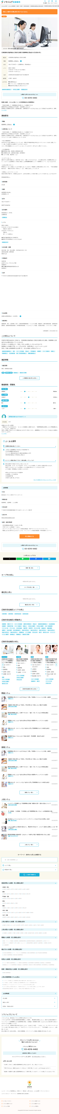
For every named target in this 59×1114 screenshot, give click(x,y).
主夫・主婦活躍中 (48, 626)
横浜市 (26, 925)
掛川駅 (36, 933)
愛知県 (12, 903)
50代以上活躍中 (40, 626)
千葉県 (20, 893)
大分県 (20, 917)
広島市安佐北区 (18, 613)
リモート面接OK (46, 351)
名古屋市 (18, 925)
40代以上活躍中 (16, 89)
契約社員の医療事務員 (18, 954)
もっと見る (4, 110)
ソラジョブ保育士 (34, 1106)
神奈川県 (28, 893)
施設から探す (6, 1002)
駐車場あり (12, 634)
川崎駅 (26, 933)
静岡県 (8, 903)
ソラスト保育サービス (7, 1103)
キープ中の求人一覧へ (29, 587)
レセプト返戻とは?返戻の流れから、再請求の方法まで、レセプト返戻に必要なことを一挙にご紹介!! (32, 827)
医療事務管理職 (22, 941)
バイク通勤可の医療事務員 (21, 962)
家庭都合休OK (24, 89)
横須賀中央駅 (31, 933)
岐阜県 (4, 903)
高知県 (31, 912)
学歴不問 (30, 628)
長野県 (20, 898)
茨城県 (4, 893)
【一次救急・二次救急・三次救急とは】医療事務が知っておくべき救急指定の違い (30, 811)
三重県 (16, 903)
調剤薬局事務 (30, 943)
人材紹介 (34, 669)
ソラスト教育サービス (35, 1103)
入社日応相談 (19, 628)
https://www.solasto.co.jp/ (8, 517)
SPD (16, 943)
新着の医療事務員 (6, 972)
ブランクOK (12, 628)
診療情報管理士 (39, 941)
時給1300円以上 (42, 630)
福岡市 (42, 925)
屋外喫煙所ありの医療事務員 (48, 964)
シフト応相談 (28, 632)
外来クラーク (46, 941)
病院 (3, 372)
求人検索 (5, 998)
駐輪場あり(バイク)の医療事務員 (10, 964)
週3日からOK (5, 683)
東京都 (24, 893)
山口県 (16, 912)
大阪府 (12, 907)
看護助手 (11, 943)
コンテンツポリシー (6, 1093)
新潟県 (4, 898)
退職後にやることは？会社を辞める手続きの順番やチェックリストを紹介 (28, 720)
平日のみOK (34, 632)
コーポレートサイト (7, 1101)
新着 (3, 677)
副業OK (3, 630)
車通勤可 (39, 351)
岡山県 (8, 912)
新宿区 (30, 925)
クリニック (52, 632)
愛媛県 (28, 912)
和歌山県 (24, 907)
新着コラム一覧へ (29, 792)
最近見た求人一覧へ (30, 604)
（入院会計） (16, 61)
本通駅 (4, 674)
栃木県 (8, 893)
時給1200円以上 (51, 630)
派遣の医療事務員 (31, 952)
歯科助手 (35, 943)
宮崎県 (24, 917)
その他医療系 (6, 945)
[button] (29, 446)
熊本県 (16, 917)
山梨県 (16, 898)
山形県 (24, 889)
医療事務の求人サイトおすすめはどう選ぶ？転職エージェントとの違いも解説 (29, 697)
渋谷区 (8, 925)
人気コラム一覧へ (29, 844)
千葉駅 (14, 933)
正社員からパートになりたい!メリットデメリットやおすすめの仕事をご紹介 (29, 819)
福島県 (28, 889)
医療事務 (10, 61)
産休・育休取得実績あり (21, 353)
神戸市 (23, 925)
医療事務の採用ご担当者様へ (23, 1093)
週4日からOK (46, 632)
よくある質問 (36, 1091)
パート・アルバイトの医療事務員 (19, 952)
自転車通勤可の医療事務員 (33, 962)
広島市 (8, 671)
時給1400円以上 (34, 630)
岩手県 (12, 889)
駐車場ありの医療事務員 (46, 962)
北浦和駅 (10, 933)
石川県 (8, 898)
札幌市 (4, 925)
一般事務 (45, 943)
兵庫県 (16, 907)
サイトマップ (13, 1093)
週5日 (40, 632)
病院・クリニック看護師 (8, 941)
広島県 (4, 671)
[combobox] (30, 859)
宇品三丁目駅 (50, 674)
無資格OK (44, 628)
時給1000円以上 (14, 632)
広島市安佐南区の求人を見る (29, 689)
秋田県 (20, 889)
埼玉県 (16, 893)
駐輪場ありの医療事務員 (23, 964)
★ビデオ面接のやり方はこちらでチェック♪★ (45, 479)
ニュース (3, 1091)
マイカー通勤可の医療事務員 (9, 962)
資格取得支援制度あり (6, 89)
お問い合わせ (30, 1091)
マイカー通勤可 (5, 634)
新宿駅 (18, 933)
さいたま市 (13, 925)
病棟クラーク (10, 624)
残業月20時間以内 (27, 624)
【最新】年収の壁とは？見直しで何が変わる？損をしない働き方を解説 (27, 705)
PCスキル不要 (37, 628)
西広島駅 (34, 675)
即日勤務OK (33, 351)
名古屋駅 (45, 933)
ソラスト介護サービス (35, 1101)
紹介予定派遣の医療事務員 (41, 952)
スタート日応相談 (20, 351)
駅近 (14, 351)
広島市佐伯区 (25, 613)
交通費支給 (4, 217)
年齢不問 (25, 628)
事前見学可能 (10, 626)
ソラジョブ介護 (6, 1106)
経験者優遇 (49, 628)
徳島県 (20, 912)
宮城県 (16, 889)
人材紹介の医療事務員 (7, 954)
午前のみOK (48, 683)
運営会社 (24, 1091)
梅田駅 (40, 933)
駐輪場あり (16, 372)
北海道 (4, 889)
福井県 (12, 898)
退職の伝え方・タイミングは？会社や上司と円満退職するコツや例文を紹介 (28, 728)
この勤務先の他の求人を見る (29, 378)
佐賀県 (8, 917)
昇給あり (27, 351)
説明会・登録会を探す (8, 1006)
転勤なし (53, 351)
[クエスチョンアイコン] (21, 61)
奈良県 (20, 907)
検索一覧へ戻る (29, 568)
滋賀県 (4, 907)
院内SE (49, 943)
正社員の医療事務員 (7, 952)
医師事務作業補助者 (31, 941)
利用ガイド (19, 1091)
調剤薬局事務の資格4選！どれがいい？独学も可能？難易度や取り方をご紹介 (29, 834)
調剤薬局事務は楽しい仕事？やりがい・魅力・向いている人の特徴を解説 (28, 712)
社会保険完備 (12, 353)
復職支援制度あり (32, 353)
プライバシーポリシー (44, 1091)
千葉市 (38, 925)
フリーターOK (5, 628)
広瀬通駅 (5, 933)
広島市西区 (10, 613)
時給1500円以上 (25, 630)
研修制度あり (5, 353)
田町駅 (22, 933)
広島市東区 (4, 613)
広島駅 (19, 672)
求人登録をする (29, 536)
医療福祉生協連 (9, 372)
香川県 (24, 912)
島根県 (4, 912)
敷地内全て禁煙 (23, 372)
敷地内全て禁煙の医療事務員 (35, 964)
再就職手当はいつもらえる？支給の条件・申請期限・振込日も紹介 (26, 736)
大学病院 (18, 657)
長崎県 (12, 917)
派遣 (4, 667)
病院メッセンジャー (22, 943)
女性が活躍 (9, 630)
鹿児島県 (28, 917)
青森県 (8, 889)
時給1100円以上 (5, 632)
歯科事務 (40, 943)
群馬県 (12, 893)
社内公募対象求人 (17, 630)
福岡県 (4, 917)
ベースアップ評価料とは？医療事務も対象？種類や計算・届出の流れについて (29, 803)
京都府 (8, 907)
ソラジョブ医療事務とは (11, 1091)
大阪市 (34, 925)
